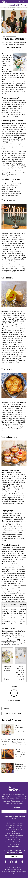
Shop (7, 679)
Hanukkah (4, 100)
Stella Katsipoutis (14, 48)
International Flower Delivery (14, 842)
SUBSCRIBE (21, 1)
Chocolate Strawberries (14, 846)
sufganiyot (12, 191)
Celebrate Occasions (11, 36)
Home (4, 36)
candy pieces (7, 336)
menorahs (8, 235)
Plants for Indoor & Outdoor (14, 838)
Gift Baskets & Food (14, 840)
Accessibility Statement (15, 869)
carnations (12, 635)
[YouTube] (22, 863)
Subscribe (14, 856)
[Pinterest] (16, 863)
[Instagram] (11, 863)
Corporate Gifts (14, 844)
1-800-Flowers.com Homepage (14, 823)
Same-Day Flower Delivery (14, 825)
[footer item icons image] (14, 791)
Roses (14, 831)
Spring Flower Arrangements (14, 835)
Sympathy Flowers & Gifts (14, 829)
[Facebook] (5, 863)
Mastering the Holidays (11, 713)
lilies (15, 633)
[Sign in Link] (25, 6)
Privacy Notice (11, 867)
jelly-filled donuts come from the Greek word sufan (11, 472)
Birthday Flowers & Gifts (14, 833)
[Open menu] (2, 5)
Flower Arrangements (14, 827)
